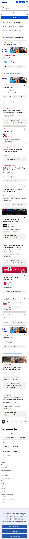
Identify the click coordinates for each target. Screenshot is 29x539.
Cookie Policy (5, 521)
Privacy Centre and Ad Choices (8, 499)
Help (2, 486)
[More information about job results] (24, 43)
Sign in (22, 2)
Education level (12, 26)
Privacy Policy (21, 519)
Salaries (3, 473)
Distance (16, 22)
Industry (21, 26)
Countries (3, 481)
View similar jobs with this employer (12, 73)
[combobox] (15, 8)
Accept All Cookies (14, 536)
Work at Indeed (5, 478)
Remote (9, 22)
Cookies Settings (14, 526)
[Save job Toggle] (25, 55)
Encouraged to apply (7, 30)
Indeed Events (4, 475)
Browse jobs (4, 467)
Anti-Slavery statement (7, 494)
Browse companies (6, 470)
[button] (8, 58)
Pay (3, 22)
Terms (13, 521)
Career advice (4, 465)
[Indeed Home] (4, 2)
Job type (4, 26)
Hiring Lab (3, 462)
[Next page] (25, 422)
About (2, 483)
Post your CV (6, 37)
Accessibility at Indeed (6, 497)
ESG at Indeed (4, 489)
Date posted (17, 30)
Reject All (14, 531)
